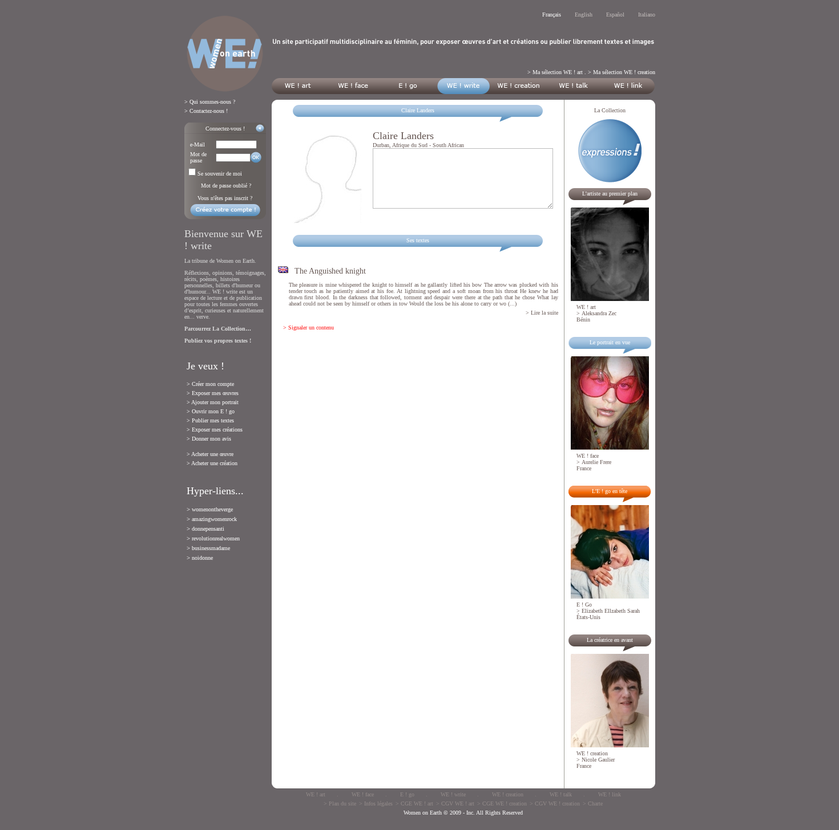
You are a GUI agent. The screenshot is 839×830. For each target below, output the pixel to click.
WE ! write (453, 794)
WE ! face (363, 794)
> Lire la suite (542, 313)
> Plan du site (340, 803)
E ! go (407, 794)
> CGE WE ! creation (502, 803)
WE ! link (609, 794)
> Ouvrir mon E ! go (211, 411)
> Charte (593, 803)
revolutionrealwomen (216, 538)
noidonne (202, 558)
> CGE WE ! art (414, 803)
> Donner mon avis (209, 439)
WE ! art (315, 794)
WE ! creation (507, 794)
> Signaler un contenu (308, 327)
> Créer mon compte (210, 384)
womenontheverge (212, 509)
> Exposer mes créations (215, 429)
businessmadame (211, 548)
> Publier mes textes (210, 420)
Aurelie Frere (596, 462)
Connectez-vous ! (225, 128)
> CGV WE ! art (455, 803)
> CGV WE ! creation (555, 803)
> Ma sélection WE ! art (555, 72)
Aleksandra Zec (599, 313)
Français (551, 14)
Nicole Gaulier (598, 759)
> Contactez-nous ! (206, 111)
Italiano (646, 14)
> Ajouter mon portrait (213, 402)
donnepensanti (208, 529)
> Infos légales (376, 803)
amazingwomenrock (214, 519)
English (583, 14)
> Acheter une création (212, 463)
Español (615, 14)
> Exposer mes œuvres (213, 393)
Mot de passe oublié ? (226, 185)
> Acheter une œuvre (210, 454)
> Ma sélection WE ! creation (621, 72)
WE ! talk (561, 794)
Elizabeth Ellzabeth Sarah (611, 611)
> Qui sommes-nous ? (209, 102)
